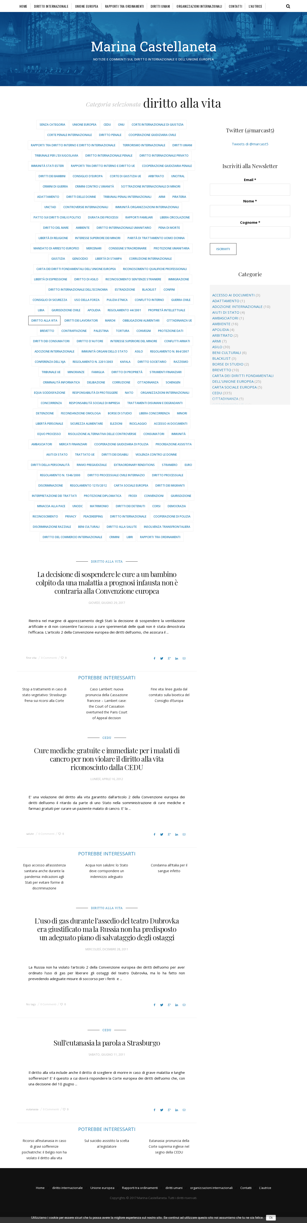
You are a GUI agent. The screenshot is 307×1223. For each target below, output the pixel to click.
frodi (133, 496)
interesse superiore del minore (133, 341)
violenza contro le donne (156, 455)
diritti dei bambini (52, 176)
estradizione (125, 290)
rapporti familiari (139, 217)
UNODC (77, 506)
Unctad (50, 207)
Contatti (235, 6)
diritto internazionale (51, 6)
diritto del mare (56, 228)
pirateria (179, 197)
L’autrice (255, 6)
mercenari (93, 248)
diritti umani (160, 6)
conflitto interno (149, 300)
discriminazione (50, 485)
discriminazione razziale (52, 527)
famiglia (98, 372)
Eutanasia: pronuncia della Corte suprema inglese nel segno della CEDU (169, 1146)
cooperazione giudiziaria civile (152, 135)
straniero (169, 465)
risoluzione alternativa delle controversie (102, 434)
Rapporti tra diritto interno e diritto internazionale (73, 145)
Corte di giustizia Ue (125, 176)
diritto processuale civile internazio (116, 475)
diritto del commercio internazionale (72, 537)
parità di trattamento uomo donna (156, 238)
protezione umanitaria (171, 248)
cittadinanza (148, 382)
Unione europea (86, 6)
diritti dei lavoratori (81, 320)
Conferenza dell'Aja (50, 362)
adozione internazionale (54, 351)
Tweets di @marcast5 (250, 143)
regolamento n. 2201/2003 (93, 362)
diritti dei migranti (170, 485)
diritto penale (110, 135)
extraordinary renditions (134, 465)
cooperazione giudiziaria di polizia (121, 444)
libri (130, 537)
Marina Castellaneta (154, 46)
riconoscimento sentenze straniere (133, 279)
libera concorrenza (154, 413)
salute (30, 833)
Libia (41, 310)
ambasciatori (41, 444)
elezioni (116, 424)
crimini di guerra (55, 186)
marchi (110, 320)
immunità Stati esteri (47, 166)
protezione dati (170, 331)
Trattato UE (84, 455)
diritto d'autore (90, 341)
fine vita (31, 657)
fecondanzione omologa (81, 413)
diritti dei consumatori (51, 341)
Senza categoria (52, 125)
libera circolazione (175, 217)
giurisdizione (181, 496)
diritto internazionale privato (164, 155)
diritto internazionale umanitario (124, 228)
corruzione (121, 382)
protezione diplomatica (102, 496)
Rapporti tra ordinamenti (124, 6)
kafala (125, 362)
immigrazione (178, 279)
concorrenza (51, 403)
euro (188, 465)
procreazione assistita (174, 444)
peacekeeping (93, 516)
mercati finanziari (73, 444)
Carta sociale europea (131, 485)
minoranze (76, 372)
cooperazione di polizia (172, 516)
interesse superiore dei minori (97, 238)
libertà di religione (53, 238)
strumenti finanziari (166, 372)
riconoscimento (45, 516)
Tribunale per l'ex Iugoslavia (56, 155)
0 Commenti (49, 657)
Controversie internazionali (85, 207)
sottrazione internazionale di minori (150, 186)
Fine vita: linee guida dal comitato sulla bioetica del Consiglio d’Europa (169, 695)
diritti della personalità (50, 465)
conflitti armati (177, 341)
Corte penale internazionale (69, 135)
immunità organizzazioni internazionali (147, 207)
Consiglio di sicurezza (50, 300)
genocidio (80, 259)
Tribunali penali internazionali (127, 197)
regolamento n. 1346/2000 (60, 475)
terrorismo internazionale (144, 145)
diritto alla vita (44, 320)
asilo (139, 351)
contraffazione (74, 331)
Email (250, 179)
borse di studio (120, 413)
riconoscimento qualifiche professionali (155, 269)
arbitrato (156, 176)
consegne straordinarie (128, 248)
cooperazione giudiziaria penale (167, 166)
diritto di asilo (86, 279)
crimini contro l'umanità (94, 186)
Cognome (250, 222)
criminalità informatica (61, 382)
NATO (129, 393)
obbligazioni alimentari (141, 320)
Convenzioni (154, 496)
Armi (162, 197)
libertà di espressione (50, 279)
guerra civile (180, 300)
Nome (250, 201)
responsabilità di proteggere (95, 393)
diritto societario (152, 362)
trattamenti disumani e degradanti (155, 403)
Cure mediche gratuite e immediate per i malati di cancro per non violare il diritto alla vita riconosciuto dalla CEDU (106, 759)
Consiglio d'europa (88, 176)
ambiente (82, 228)
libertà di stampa (108, 259)
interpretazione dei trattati (54, 496)
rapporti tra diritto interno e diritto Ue (103, 166)
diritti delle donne (81, 197)
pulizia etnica (117, 300)
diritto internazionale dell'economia (78, 290)
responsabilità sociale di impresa (94, 403)
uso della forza (87, 300)
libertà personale (49, 424)
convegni (143, 331)
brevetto (47, 331)
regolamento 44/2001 (124, 310)
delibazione (96, 382)
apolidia (94, 310)
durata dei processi (103, 217)
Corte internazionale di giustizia (157, 125)
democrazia (177, 506)
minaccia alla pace (51, 506)
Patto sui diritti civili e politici (57, 217)
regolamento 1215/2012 (88, 485)
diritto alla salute (122, 527)
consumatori (153, 434)
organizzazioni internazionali (199, 6)
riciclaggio (138, 424)
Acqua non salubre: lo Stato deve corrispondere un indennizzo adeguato (106, 871)
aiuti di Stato (57, 455)
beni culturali (89, 527)
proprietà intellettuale (166, 310)
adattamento (48, 197)
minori (182, 413)
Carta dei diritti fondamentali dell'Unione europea (76, 269)
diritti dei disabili (115, 455)
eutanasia (32, 1109)
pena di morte (169, 228)
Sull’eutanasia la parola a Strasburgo (106, 1042)
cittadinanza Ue (179, 320)
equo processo (49, 434)
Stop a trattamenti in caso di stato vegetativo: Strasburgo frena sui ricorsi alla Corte (44, 695)
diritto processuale (167, 475)
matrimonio (99, 506)
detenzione (45, 413)
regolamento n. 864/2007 (169, 351)
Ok (271, 1217)
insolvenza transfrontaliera (167, 527)
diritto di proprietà (127, 372)
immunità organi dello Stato (105, 351)
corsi (156, 506)
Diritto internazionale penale (108, 155)
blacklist (149, 290)
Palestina (101, 331)
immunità (178, 434)
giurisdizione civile (66, 310)
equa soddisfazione (49, 393)
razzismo (181, 362)
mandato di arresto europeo (56, 248)
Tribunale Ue (50, 372)
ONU (121, 125)
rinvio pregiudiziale (92, 465)
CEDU (107, 125)
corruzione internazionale (150, 259)
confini (169, 290)
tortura (122, 331)
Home (23, 6)
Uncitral (178, 176)
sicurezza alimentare (86, 424)
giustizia (58, 259)
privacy (70, 516)
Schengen (173, 382)
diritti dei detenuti (130, 506)
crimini (114, 537)
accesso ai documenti (170, 424)
